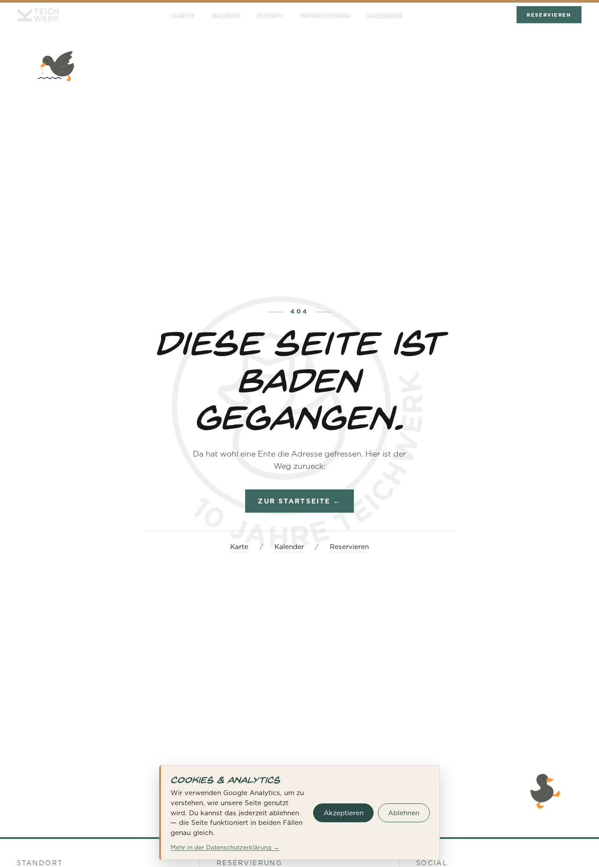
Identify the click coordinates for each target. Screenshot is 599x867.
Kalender (385, 15)
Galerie (226, 15)
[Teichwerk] (38, 14)
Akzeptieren (344, 813)
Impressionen (325, 15)
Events (270, 15)
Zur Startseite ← (299, 501)
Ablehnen (403, 813)
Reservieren (549, 15)
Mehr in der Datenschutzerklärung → (225, 847)
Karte (183, 15)
